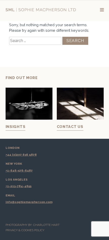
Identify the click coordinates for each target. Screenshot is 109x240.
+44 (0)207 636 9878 (21, 154)
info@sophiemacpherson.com (29, 202)
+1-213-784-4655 (18, 186)
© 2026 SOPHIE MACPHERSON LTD (30, 216)
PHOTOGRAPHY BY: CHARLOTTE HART (33, 225)
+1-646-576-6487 (19, 170)
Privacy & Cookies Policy (25, 230)
